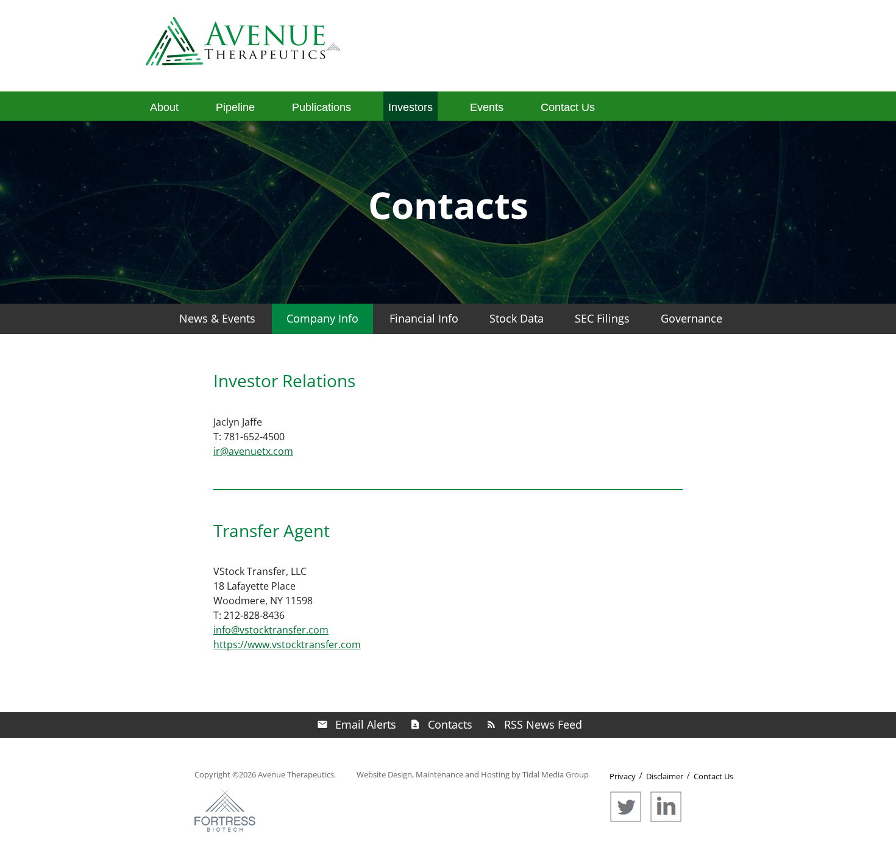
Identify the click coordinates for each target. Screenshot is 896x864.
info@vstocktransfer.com (271, 630)
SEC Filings (602, 318)
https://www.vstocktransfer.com (287, 644)
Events (486, 107)
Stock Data (516, 318)
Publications (321, 107)
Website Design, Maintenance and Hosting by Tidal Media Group (473, 774)
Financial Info (423, 318)
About (164, 107)
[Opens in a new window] (629, 819)
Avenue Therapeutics (296, 774)
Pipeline (235, 107)
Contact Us (568, 107)
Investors (410, 107)
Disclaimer (664, 776)
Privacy (623, 776)
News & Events (217, 318)
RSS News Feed (543, 724)
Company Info (322, 318)
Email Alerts (365, 724)
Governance (691, 318)
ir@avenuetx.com (253, 451)
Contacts (450, 724)
